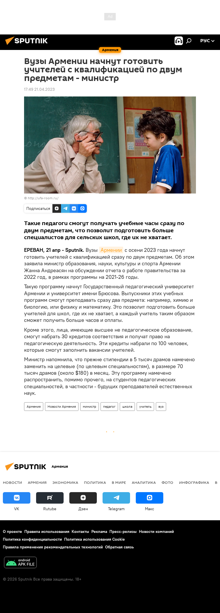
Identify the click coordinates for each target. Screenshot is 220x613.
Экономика (65, 482)
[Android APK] (20, 563)
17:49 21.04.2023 (39, 89)
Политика (95, 482)
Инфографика (194, 482)
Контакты (80, 531)
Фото (167, 482)
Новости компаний (156, 531)
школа (127, 406)
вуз (161, 406)
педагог (109, 406)
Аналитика (144, 482)
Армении (111, 250)
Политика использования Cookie (94, 539)
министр (89, 406)
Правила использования (46, 531)
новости (12, 482)
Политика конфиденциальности (32, 539)
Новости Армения (62, 406)
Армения (34, 406)
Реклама (99, 531)
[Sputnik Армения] (28, 45)
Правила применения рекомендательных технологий (53, 547)
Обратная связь (119, 547)
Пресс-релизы (123, 531)
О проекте (12, 531)
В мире (119, 482)
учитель (145, 406)
